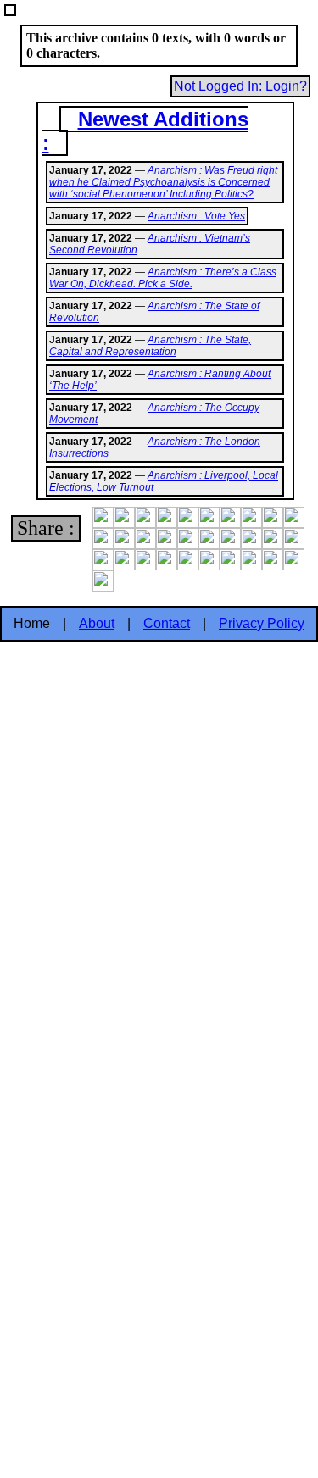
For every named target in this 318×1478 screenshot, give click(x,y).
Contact (166, 623)
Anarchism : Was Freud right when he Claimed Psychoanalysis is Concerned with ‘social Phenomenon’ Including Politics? (163, 182)
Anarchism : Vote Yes (196, 216)
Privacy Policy (261, 623)
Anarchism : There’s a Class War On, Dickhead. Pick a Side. (162, 278)
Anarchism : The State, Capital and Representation (150, 346)
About (96, 623)
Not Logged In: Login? (240, 86)
